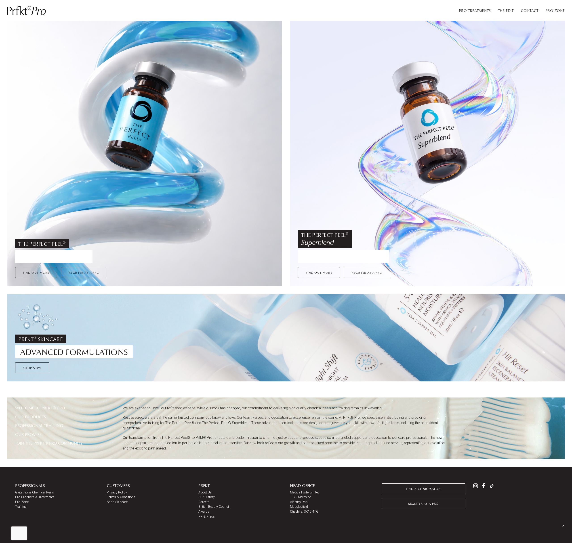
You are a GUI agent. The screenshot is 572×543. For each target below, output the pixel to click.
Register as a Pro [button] (84, 272)
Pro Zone (22, 502)
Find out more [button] (36, 272)
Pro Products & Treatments (35, 497)
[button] (475, 487)
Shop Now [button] (32, 368)
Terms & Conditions (121, 497)
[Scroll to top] (563, 525)
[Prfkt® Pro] (26, 10)
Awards (203, 512)
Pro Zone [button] (555, 10)
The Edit (506, 10)
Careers (203, 502)
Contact (529, 10)
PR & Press (206, 516)
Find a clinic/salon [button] (423, 489)
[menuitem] (476, 10)
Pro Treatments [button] (475, 10)
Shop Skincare (117, 502)
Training (21, 507)
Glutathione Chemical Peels (34, 492)
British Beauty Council (213, 507)
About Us (205, 492)
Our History (206, 497)
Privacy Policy (117, 492)
